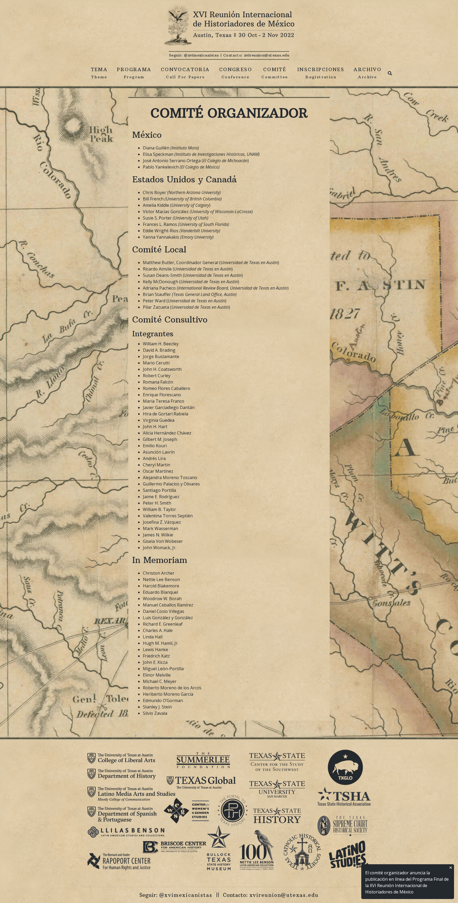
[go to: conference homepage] (229, 25)
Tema (99, 73)
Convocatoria (185, 73)
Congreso (235, 73)
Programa (134, 73)
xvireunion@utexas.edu (266, 55)
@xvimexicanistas (201, 55)
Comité (274, 73)
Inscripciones (320, 73)
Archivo (367, 73)
